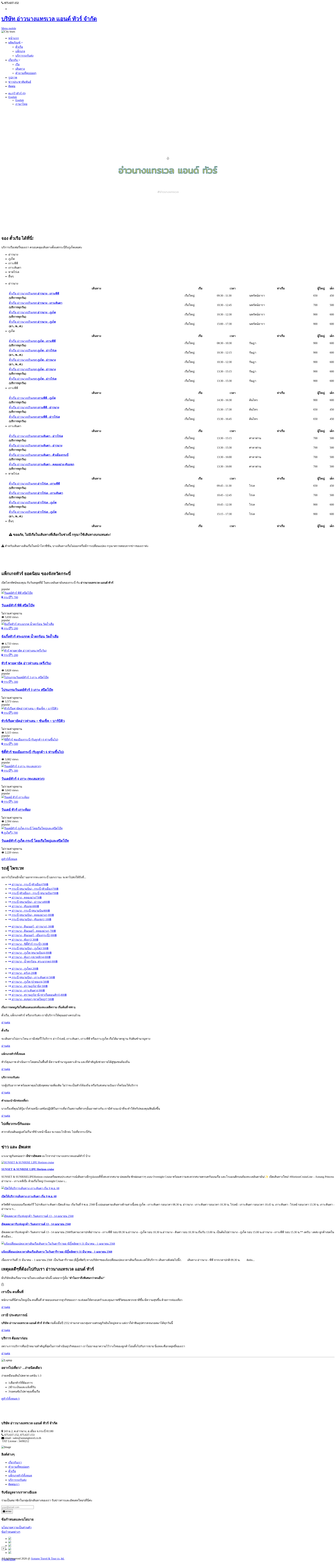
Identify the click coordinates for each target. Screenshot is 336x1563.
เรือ (17, 64)
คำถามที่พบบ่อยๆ (25, 73)
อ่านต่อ (5, 1022)
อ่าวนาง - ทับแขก (25, 906)
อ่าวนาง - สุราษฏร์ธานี (29, 986)
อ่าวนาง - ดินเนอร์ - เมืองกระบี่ (34, 935)
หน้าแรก (13, 38)
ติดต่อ (11, 86)
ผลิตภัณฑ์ (14, 42)
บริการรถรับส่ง (24, 55)
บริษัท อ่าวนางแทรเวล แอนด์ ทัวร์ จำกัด (49, 19)
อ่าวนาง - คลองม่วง (26, 897)
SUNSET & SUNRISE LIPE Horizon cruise (27, 1169)
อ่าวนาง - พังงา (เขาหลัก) (31, 957)
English (12, 97)
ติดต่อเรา (13, 1484)
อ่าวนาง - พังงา (24, 939)
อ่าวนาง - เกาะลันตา (28, 990)
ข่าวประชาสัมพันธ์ (19, 81)
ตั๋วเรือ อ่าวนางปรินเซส (34, 293)
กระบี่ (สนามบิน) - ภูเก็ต (29, 948)
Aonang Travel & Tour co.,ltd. (47, 1558)
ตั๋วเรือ (19, 46)
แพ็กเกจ (20, 51)
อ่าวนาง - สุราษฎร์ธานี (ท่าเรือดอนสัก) (39, 994)
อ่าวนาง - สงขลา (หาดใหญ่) (32, 999)
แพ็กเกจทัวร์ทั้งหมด (20, 1475)
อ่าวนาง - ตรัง (24, 973)
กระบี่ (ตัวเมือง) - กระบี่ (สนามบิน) (34, 893)
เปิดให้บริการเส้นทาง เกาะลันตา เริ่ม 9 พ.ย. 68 (29, 1196)
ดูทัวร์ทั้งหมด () (10, 1398)
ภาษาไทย (21, 104)
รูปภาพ (12, 77)
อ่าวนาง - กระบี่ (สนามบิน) (30, 910)
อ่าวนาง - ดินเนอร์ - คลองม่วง (33, 930)
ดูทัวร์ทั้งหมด (9, 859)
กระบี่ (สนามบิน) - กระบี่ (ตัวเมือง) (34, 888)
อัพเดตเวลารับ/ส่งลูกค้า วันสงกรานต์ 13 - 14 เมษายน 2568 (36, 1224)
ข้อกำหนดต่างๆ (10, 1531)
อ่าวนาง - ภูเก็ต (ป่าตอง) (30, 981)
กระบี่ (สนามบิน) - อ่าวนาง (30, 901)
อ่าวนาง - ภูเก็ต (24, 968)
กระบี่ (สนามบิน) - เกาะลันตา (33, 977)
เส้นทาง (20, 68)
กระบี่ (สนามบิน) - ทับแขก (31, 919)
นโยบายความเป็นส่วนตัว (16, 1527)
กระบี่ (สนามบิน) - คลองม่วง (32, 915)
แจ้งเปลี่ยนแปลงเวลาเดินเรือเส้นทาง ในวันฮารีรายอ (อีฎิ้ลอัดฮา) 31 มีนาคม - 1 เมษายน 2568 (56, 1251)
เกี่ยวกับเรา (15, 1462)
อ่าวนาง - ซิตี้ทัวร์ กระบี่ (29, 944)
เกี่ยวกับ (13, 60)
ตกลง (8, 1511)
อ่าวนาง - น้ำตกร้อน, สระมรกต (34, 961)
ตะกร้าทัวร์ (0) (17, 93)
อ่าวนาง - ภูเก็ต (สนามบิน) (31, 952)
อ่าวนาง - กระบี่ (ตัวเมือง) (29, 884)
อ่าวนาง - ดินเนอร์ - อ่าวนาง (32, 926)
